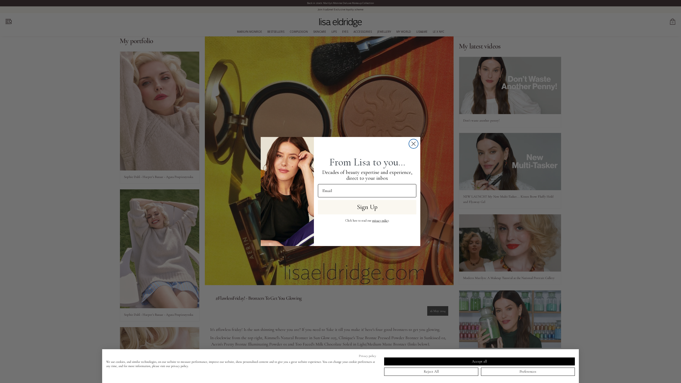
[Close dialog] (413, 143)
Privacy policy (367, 356)
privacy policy (380, 220)
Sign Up (367, 207)
